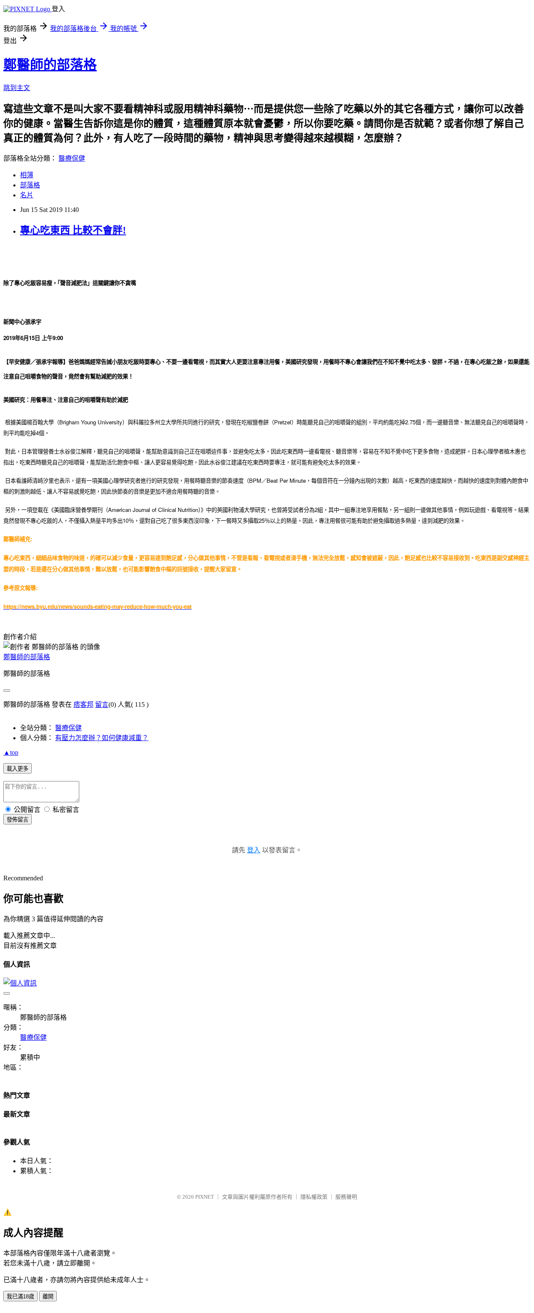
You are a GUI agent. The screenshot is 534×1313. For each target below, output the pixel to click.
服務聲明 (346, 1197)
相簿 (26, 175)
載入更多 (17, 769)
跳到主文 (16, 87)
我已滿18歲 (20, 1296)
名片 (26, 195)
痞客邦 (83, 704)
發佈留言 (17, 820)
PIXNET (204, 1197)
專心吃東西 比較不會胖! (73, 230)
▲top (10, 752)
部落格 (30, 185)
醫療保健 (71, 158)
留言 (101, 704)
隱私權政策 (313, 1197)
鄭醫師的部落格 (50, 64)
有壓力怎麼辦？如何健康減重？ (102, 737)
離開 (48, 1296)
